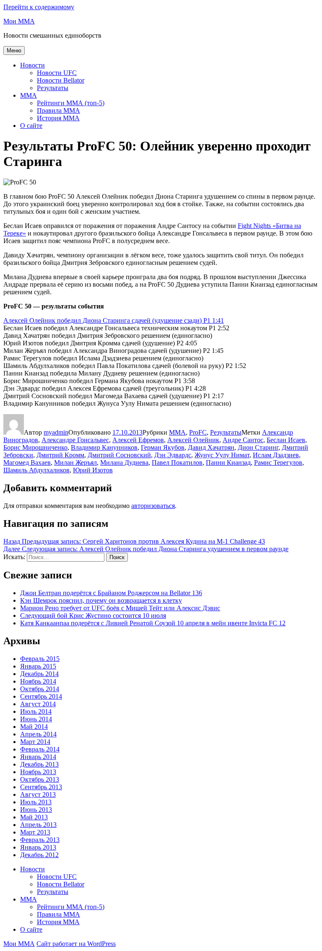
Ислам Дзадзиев (276, 455)
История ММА (58, 118)
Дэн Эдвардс (172, 455)
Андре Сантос (243, 439)
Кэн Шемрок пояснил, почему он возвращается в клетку (101, 600)
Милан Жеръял (75, 462)
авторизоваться (153, 505)
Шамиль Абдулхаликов (36, 470)
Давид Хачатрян (211, 447)
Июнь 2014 (36, 719)
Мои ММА (19, 21)
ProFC (198, 432)
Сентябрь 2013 (41, 786)
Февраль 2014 (40, 749)
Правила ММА (58, 110)
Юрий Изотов (93, 470)
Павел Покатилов (177, 462)
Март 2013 (35, 832)
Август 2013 (38, 794)
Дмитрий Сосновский (119, 455)
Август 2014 (38, 703)
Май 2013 (34, 817)
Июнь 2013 (36, 809)
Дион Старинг (258, 447)
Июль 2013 (36, 802)
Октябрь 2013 (39, 779)
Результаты (52, 87)
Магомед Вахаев (27, 462)
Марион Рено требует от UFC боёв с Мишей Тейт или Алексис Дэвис (120, 608)
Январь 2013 (38, 847)
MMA (28, 95)
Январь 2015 (38, 666)
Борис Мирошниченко (35, 447)
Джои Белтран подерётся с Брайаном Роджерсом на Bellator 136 (111, 592)
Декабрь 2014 (39, 673)
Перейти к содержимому (38, 6)
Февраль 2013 (40, 839)
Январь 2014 (38, 756)
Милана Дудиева (124, 462)
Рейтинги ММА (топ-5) (70, 102)
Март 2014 (35, 741)
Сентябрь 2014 (41, 696)
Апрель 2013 (38, 824)
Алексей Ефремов (138, 439)
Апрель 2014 (38, 734)
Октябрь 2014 (39, 688)
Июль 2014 (36, 711)
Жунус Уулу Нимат (222, 455)
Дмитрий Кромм (60, 455)
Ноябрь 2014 (38, 681)
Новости (32, 65)
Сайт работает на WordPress (76, 943)
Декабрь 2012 (39, 854)
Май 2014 (34, 726)
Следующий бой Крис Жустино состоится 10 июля (93, 615)
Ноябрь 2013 (38, 771)
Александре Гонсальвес (75, 439)
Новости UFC (57, 72)
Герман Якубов (162, 447)
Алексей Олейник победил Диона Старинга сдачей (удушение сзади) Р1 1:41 (113, 320)
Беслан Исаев (286, 439)
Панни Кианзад (228, 462)
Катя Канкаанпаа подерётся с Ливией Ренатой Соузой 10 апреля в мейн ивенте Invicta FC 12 (153, 623)
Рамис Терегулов (278, 462)
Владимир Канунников (104, 447)
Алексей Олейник (193, 439)
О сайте (31, 125)
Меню (14, 50)
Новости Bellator (60, 80)
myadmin (56, 432)
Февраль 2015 (40, 658)
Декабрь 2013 (39, 764)
